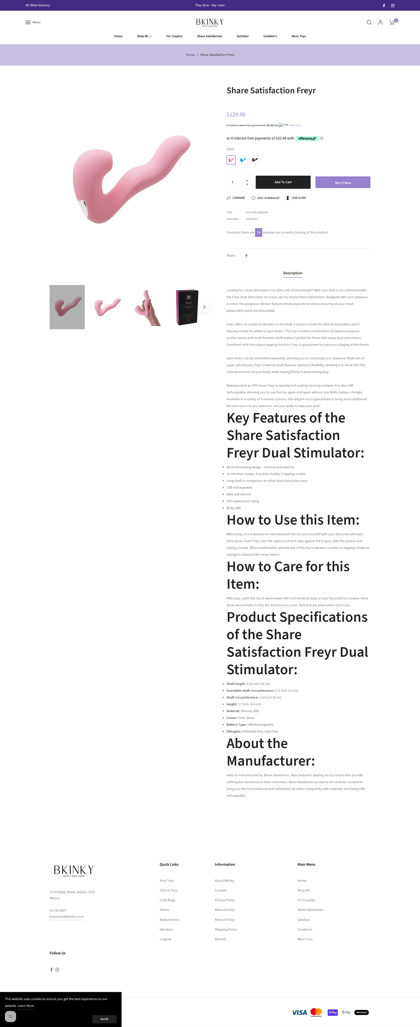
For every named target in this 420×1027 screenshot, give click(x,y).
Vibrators (166, 929)
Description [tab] (292, 273)
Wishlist (220, 939)
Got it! (104, 1019)
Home (190, 54)
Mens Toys (305, 939)
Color (231, 149)
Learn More (26, 1005)
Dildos (164, 909)
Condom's (305, 929)
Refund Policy (225, 909)
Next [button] (204, 307)
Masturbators (169, 919)
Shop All (304, 890)
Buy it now (343, 183)
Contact (220, 890)
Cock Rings (167, 900)
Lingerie (165, 939)
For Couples (306, 900)
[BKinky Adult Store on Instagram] (392, 5)
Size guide (299, 198)
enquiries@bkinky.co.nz (67, 916)
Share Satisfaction (310, 909)
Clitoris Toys (168, 890)
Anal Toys (167, 880)
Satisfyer (304, 919)
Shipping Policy (226, 929)
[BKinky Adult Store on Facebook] (384, 5)
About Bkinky (224, 880)
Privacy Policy (225, 900)
